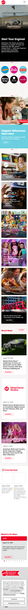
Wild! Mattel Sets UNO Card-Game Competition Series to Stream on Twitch (14, 548)
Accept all (14, 599)
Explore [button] (6, 142)
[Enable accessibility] (3, 607)
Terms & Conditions (15, 590)
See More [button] (21, 330)
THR (5, 538)
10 (23, 561)
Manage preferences (14, 603)
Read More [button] (8, 372)
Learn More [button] (9, 320)
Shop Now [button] (9, 177)
